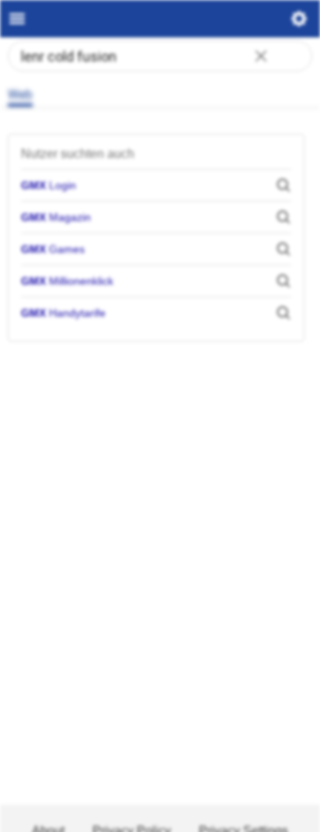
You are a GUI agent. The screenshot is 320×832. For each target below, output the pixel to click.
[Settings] (299, 22)
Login (48, 185)
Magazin (56, 217)
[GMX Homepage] (160, 18)
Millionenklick (67, 281)
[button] (261, 57)
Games (53, 249)
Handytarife (63, 313)
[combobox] (160, 56)
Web (20, 94)
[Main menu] (17, 18)
